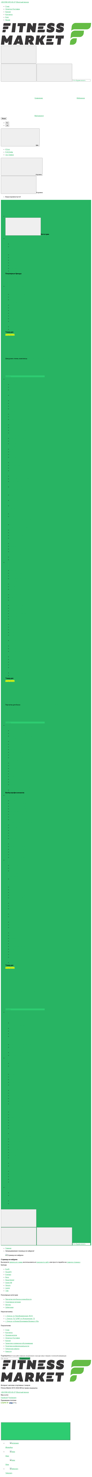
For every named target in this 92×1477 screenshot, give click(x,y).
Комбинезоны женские (18, 1090)
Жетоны (13, 1201)
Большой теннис (11, 739)
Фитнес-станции (16, 247)
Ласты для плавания (17, 806)
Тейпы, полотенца (16, 495)
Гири (11, 313)
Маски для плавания (17, 846)
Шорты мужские (16, 1125)
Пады (12, 584)
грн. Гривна (9, 155)
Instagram (12, 1398)
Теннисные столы (16, 776)
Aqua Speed (9, 1280)
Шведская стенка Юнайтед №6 (38, 358)
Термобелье (10, 1168)
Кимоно (13, 659)
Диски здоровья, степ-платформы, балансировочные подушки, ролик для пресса (21, 519)
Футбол (8, 930)
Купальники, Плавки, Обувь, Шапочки (19, 822)
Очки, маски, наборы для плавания (18, 841)
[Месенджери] (35, 1431)
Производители (11, 1335)
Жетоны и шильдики (13, 1198)
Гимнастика (9, 398)
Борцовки (13, 624)
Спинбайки (14, 268)
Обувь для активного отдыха (16, 1131)
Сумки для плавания (17, 814)
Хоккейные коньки (17, 1155)
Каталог (42, 216)
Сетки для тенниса (17, 752)
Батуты (12, 305)
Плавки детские (16, 833)
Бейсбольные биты (17, 903)
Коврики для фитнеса (18, 530)
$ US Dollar (9, 152)
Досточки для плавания (19, 803)
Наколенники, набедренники (20, 479)
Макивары (14, 570)
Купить (8, 376)
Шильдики (14, 1203)
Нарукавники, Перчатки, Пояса (21, 811)
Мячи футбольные (17, 941)
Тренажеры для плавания (19, 819)
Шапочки (13, 838)
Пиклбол (8, 787)
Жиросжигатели (16, 452)
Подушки (13, 587)
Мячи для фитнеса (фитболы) (21, 533)
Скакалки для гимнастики (19, 417)
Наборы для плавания (18, 849)
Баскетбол (9, 884)
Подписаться (24, 1358)
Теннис (8, 725)
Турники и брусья (16, 329)
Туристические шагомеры (19, 1052)
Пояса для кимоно (16, 665)
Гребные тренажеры (17, 263)
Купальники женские (17, 825)
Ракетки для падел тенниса (22, 787)
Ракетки (13, 589)
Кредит (8, 12)
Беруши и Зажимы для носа (20, 801)
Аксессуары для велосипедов (21, 1063)
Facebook (4, 1398)
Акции (7, 20)
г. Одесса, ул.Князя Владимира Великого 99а (22, 1321)
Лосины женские (16, 1074)
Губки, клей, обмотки (17, 763)
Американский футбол (13, 876)
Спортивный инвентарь (14, 302)
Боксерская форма (17, 657)
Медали (18, 1206)
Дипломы (13, 1195)
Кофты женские (16, 1093)
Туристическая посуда (13, 1042)
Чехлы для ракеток (17, 779)
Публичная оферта (12, 1349)
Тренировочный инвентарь (20, 949)
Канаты (12, 297)
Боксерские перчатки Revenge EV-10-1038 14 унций (39, 705)
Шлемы (12, 1158)
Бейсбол (8, 900)
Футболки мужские (17, 1112)
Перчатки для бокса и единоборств (18, 638)
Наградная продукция (13, 1187)
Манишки (13, 938)
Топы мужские (15, 1123)
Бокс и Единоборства (13, 562)
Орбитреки (14, 265)
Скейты (12, 1166)
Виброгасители (15, 741)
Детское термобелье (17, 1174)
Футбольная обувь (17, 954)
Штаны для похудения (18, 433)
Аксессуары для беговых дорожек (22, 260)
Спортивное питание (13, 435)
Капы (12, 597)
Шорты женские (16, 1101)
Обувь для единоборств (14, 621)
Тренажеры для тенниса (19, 755)
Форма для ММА (16, 673)
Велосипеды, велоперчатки (15, 1061)
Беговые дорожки (16, 255)
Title (7, 1291)
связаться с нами (15, 1262)
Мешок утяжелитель (17, 619)
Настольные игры (11, 919)
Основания (14, 768)
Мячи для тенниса (16, 747)
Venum (8, 1285)
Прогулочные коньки (17, 1150)
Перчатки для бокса (17, 646)
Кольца (12, 300)
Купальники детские (17, 828)
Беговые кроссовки (17, 1133)
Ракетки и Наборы (16, 771)
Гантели (13, 310)
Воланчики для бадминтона (20, 731)
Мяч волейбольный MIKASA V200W (18, 992)
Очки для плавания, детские (20, 855)
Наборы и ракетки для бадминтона (23, 736)
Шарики (13, 784)
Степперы (13, 271)
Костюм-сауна (15, 662)
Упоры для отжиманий (18, 549)
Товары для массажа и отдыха (16, 498)
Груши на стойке (16, 611)
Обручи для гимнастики (18, 406)
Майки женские (15, 1096)
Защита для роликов (17, 1147)
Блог (7, 17)
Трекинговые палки (17, 1034)
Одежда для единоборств (15, 654)
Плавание (9, 795)
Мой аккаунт (39, 116)
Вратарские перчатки (18, 933)
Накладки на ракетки (17, 766)
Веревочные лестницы (18, 294)
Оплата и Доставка (12, 9)
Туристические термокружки (20, 1044)
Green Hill (8, 1283)
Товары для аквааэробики (20, 817)
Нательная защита (17, 600)
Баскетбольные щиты (18, 898)
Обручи (12, 543)
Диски (12, 318)
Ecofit (7, 1269)
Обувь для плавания (17, 830)
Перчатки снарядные (18, 651)
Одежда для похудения (14, 422)
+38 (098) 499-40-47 (8, 2)
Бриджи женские (16, 1079)
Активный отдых (11, 1058)
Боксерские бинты (16, 595)
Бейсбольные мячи (17, 908)
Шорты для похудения (18, 430)
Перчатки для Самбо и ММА (20, 648)
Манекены (14, 616)
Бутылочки (14, 557)
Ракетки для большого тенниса (21, 749)
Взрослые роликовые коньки (20, 1139)
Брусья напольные (17, 308)
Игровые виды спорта (13, 860)
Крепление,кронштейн (18, 613)
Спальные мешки (16, 1031)
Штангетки (14, 635)
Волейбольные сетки (17, 914)
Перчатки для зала (17, 384)
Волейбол (9, 911)
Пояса (12, 427)
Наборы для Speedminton (19, 733)
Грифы (12, 316)
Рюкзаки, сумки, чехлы (18, 1055)
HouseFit (8, 1272)
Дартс (12, 922)
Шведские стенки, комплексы (21, 327)
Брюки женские (15, 1082)
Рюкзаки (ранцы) (16, 465)
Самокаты (13, 1163)
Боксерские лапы (16, 573)
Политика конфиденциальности (17, 1346)
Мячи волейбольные (17, 917)
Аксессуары (9, 798)
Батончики (14, 441)
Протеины (13, 457)
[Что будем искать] (18, 55)
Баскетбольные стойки (18, 895)
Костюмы (13, 425)
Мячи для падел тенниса (19, 790)
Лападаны (14, 576)
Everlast (8, 1274)
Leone (7, 1288)
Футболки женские (17, 1077)
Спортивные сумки (17, 468)
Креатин (13, 454)
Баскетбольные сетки (18, 892)
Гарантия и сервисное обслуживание (19, 1343)
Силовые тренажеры (13, 241)
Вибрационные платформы (15, 249)
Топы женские (15, 1098)
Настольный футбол (17, 927)
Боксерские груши (16, 605)
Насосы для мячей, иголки (19, 868)
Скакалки (13, 546)
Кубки (7, 1206)
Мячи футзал (15, 944)
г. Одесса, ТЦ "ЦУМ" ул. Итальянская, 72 (20, 1319)
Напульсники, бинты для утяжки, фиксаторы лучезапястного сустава (19, 489)
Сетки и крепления (17, 774)
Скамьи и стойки (16, 244)
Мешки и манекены (12, 603)
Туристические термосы (19, 1047)
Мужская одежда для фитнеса (21, 1120)
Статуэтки (25, 1206)
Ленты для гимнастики (18, 403)
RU (7, 123)
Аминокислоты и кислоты (19, 438)
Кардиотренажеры (12, 252)
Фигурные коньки (16, 1152)
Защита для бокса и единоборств (17, 592)
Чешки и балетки (16, 419)
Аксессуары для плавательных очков (24, 844)
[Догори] (18, 1421)
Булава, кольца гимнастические (22, 401)
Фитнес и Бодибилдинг (13, 379)
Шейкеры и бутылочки (13, 554)
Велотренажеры (16, 257)
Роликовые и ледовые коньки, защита (19, 1136)
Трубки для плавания (18, 857)
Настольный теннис (12, 760)
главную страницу (73, 1262)
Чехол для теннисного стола (20, 782)
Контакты (9, 14)
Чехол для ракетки (17, 758)
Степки (12, 632)
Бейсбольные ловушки (18, 906)
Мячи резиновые (16, 865)
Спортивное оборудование (15, 286)
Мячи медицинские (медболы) (21, 535)
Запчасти (13, 1144)
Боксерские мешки (17, 608)
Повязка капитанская (18, 946)
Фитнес (8, 511)
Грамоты (13, 1193)
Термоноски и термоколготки (21, 1179)
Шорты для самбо (16, 675)
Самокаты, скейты (12, 1160)
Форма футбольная (17, 952)
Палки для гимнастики (18, 414)
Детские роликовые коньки (20, 1141)
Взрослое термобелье (18, 1171)
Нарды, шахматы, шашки (19, 925)
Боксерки (13, 627)
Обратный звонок (22, 2)
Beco (7, 1277)
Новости (8, 1351)
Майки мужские (16, 1117)
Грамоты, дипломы (12, 1190)
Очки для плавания (17, 852)
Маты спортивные (16, 321)
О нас (7, 6)
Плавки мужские (16, 836)
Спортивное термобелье (19, 1176)
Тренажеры (9, 238)
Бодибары (14, 514)
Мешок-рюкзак (15, 462)
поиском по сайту (42, 1262)
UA (7, 125)
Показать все (15, 551)
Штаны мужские (16, 1128)
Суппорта (8, 473)
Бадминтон (9, 728)
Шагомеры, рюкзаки (12, 1050)
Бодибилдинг (10, 382)
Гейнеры (13, 449)
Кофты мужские (16, 1115)
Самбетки (13, 630)
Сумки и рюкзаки (11, 460)
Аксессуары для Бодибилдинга (21, 387)
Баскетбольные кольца (18, 887)
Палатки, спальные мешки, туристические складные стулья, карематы (17, 1017)
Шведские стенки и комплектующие (18, 324)
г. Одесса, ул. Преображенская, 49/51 (19, 1316)
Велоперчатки (15, 1066)
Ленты (12, 1206)
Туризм (8, 1012)
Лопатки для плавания (18, 809)
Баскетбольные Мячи (18, 890)
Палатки (13, 1028)
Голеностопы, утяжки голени (20, 476)
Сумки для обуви (16, 471)
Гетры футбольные (17, 935)
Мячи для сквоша (16, 744)
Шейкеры (13, 560)
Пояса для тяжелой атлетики (20, 395)
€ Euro (7, 149)
